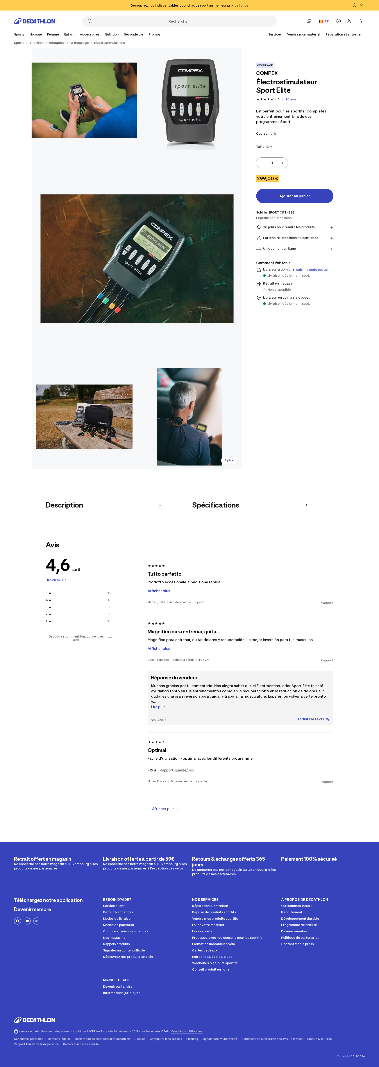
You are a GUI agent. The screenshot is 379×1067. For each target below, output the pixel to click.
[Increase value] (282, 163)
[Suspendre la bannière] (354, 5)
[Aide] (338, 21)
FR (327, 21)
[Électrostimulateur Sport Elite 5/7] (189, 416)
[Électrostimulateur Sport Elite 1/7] (189, 101)
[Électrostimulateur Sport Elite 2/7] (84, 101)
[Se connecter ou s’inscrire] (349, 21)
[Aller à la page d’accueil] (34, 21)
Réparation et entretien (343, 34)
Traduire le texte (310, 719)
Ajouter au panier (294, 196)
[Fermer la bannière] (361, 5)
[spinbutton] (272, 163)
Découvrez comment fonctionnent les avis (76, 638)
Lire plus (158, 707)
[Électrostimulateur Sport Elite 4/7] (84, 416)
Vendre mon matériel (303, 34)
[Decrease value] (261, 163)
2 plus (229, 460)
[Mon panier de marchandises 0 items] (359, 21)
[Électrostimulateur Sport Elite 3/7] (137, 259)
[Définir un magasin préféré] (309, 21)
